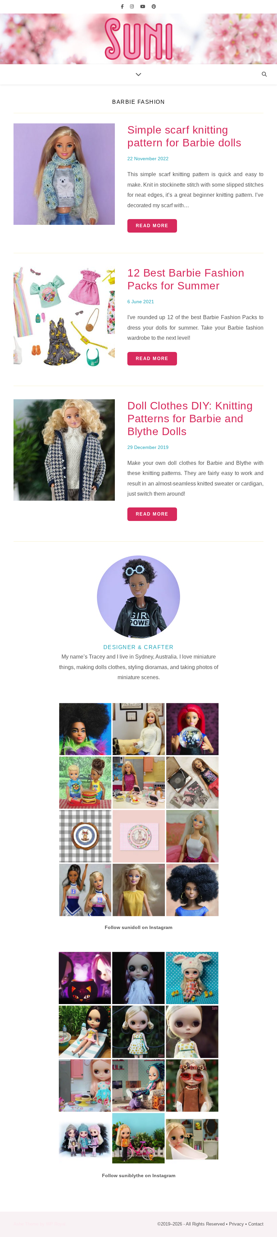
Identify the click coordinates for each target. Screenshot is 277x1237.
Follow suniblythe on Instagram (138, 1175)
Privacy (236, 1224)
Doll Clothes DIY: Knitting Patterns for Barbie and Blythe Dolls (190, 418)
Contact (255, 1224)
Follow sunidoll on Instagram (138, 927)
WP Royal (56, 1224)
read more (152, 225)
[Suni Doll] (138, 39)
